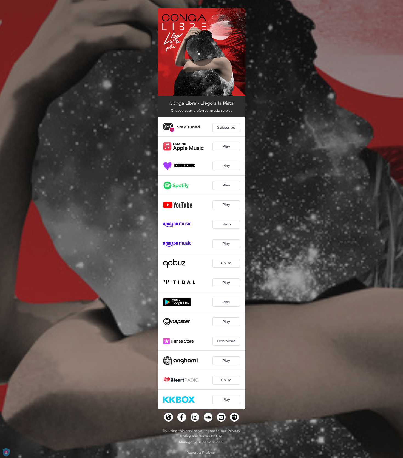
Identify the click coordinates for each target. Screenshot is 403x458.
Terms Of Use (210, 436)
